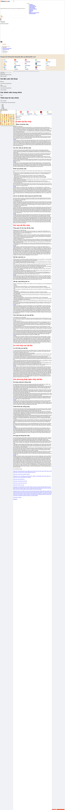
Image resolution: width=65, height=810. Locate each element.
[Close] (0, 54)
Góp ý (24, 8)
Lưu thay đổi (5, 109)
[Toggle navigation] (13, 1)
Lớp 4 (20, 71)
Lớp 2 (16, 71)
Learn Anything (32, 7)
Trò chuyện (11, 8)
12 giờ (3, 107)
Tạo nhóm (4, 76)
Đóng (1, 73)
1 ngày (3, 108)
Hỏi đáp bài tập (32, 5)
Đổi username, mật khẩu (6, 48)
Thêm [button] (28, 3)
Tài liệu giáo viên (32, 8)
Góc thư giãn (15, 8)
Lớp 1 (14, 71)
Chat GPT (31, 4)
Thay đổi (5, 86)
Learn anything (18, 116)
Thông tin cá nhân (5, 49)
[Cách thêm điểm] (2, 16)
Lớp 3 (18, 71)
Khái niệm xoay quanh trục (19, 479)
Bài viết (1, 8)
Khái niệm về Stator (17, 497)
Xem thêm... (15, 499)
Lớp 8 (29, 71)
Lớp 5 (23, 71)
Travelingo (31, 10)
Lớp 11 (36, 71)
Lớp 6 (25, 71)
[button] (1, 42)
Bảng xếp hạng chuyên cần (34, 12)
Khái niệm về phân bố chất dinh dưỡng (21, 474)
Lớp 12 (38, 71)
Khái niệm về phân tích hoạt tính (20, 481)
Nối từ (30, 11)
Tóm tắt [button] (14, 139)
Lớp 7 (27, 71)
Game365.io (20, 8)
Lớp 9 (31, 71)
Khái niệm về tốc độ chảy (18, 484)
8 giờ (3, 106)
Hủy (1, 109)
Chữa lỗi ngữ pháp (32, 6)
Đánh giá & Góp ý (32, 13)
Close (1, 86)
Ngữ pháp (31, 9)
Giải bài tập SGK (6, 8)
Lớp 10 (33, 71)
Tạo (3, 73)
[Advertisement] (58, 126)
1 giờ (3, 104)
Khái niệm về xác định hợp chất (20, 483)
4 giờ (3, 105)
